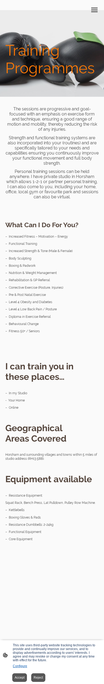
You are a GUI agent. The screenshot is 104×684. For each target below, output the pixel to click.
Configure (20, 666)
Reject (38, 677)
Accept (20, 677)
